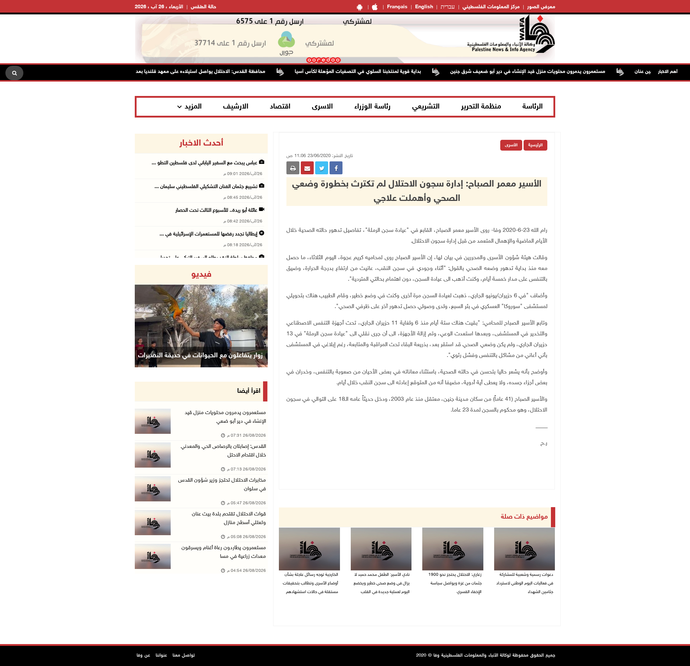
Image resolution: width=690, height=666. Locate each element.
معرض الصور (541, 7)
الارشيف (235, 106)
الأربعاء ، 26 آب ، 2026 (159, 7)
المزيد (193, 106)
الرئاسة (533, 106)
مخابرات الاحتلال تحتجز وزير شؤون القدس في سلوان (222, 484)
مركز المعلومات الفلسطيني (491, 7)
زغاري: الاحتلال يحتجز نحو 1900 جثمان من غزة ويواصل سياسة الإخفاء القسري (455, 583)
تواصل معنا (183, 655)
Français (397, 7)
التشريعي (426, 106)
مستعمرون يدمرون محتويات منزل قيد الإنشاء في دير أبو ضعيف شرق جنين (543, 72)
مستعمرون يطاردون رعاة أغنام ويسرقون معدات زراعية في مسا (223, 552)
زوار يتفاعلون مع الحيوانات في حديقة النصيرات (200, 356)
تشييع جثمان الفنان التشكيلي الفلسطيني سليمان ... (206, 187)
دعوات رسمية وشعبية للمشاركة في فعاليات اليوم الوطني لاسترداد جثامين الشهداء (524, 583)
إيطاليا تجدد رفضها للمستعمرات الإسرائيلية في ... (208, 234)
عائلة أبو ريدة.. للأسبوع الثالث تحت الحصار (216, 210)
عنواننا (161, 655)
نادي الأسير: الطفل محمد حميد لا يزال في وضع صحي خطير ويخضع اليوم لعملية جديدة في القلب (382, 583)
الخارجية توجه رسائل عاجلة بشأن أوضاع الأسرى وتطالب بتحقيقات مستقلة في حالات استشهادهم (310, 583)
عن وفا (143, 655)
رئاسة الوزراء (372, 106)
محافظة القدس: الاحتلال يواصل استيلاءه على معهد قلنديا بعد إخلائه (209, 72)
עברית (448, 7)
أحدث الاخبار (201, 143)
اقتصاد (280, 106)
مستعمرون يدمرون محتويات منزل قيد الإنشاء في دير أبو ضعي (225, 417)
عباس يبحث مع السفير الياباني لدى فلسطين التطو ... (204, 163)
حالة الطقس (203, 7)
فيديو (201, 274)
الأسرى (511, 145)
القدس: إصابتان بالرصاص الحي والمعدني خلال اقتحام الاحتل (223, 451)
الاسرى (322, 106)
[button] (145, 316)
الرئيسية (535, 145)
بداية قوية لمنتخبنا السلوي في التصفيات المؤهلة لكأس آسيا (373, 72)
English (424, 7)
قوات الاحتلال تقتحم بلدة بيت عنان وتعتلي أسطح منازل (229, 518)
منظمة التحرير (481, 106)
